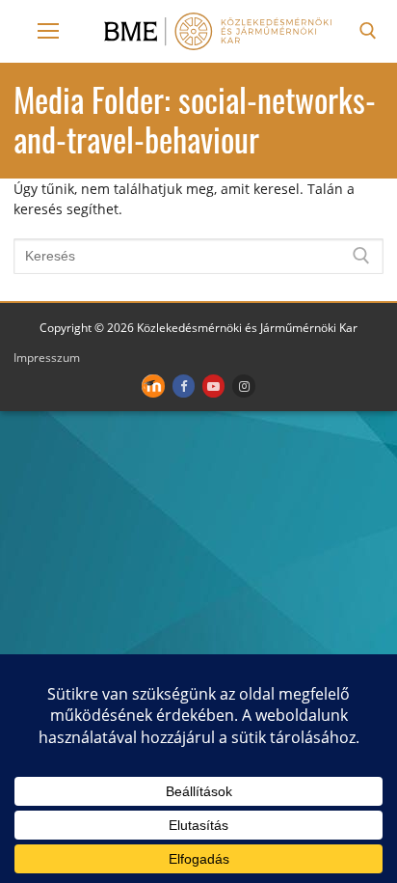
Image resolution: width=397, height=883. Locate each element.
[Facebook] (183, 385)
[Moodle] (153, 385)
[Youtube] (213, 385)
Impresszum (46, 357)
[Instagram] (243, 385)
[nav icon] (48, 31)
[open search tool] (368, 31)
